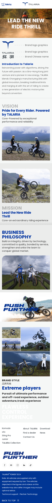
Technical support (10, 494)
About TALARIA (30, 428)
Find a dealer (29, 432)
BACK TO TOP (9, 500)
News (42, 432)
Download (45, 428)
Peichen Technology (29, 494)
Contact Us (29, 437)
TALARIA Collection (11, 442)
